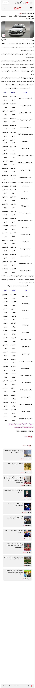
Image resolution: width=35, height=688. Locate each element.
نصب (6, 3)
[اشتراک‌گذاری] (28, 686)
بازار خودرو (31, 431)
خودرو (20, 13)
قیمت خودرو (24, 54)
